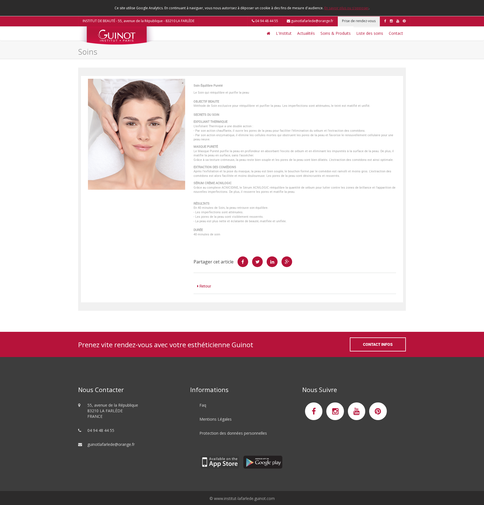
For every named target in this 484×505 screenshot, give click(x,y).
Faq (202, 405)
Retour (205, 286)
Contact (396, 33)
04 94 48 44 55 (266, 20)
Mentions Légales (215, 419)
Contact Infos (378, 344)
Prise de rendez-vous (359, 20)
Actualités (306, 33)
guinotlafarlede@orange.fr (311, 20)
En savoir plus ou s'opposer (346, 8)
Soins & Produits (335, 33)
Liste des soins (369, 33)
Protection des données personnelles (233, 433)
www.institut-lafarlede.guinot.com (244, 498)
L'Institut (284, 33)
